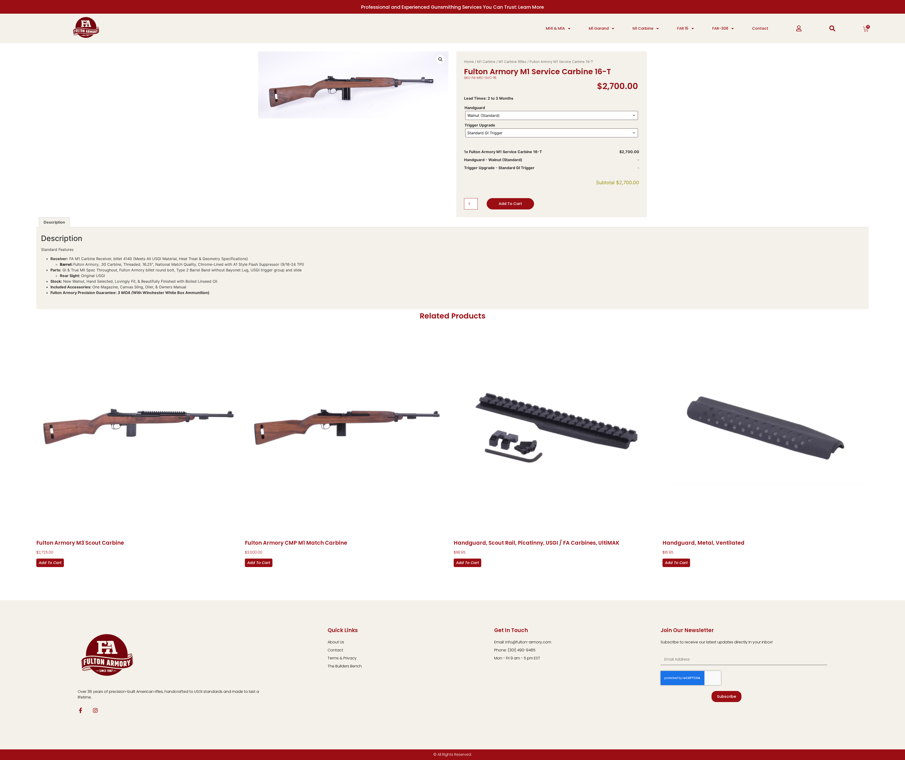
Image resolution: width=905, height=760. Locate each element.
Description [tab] (54, 222)
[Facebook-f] (80, 710)
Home (469, 62)
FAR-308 (720, 28)
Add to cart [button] (50, 562)
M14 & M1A (555, 28)
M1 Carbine (643, 28)
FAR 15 (682, 28)
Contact (760, 28)
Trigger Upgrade (480, 125)
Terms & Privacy (342, 658)
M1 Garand (599, 28)
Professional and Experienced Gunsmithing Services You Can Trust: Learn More (452, 7)
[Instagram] (95, 710)
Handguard (475, 108)
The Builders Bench (345, 666)
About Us (336, 642)
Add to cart (510, 203)
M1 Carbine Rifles (512, 62)
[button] (440, 59)
